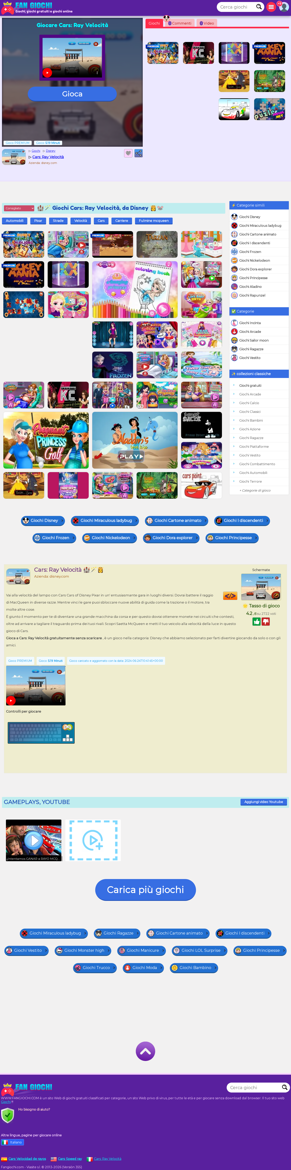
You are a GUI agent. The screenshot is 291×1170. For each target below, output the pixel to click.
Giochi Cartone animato (257, 234)
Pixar (38, 221)
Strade (58, 221)
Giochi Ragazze (251, 349)
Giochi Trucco (96, 967)
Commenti (180, 23)
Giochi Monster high (84, 950)
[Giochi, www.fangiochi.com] (27, 8)
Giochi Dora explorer (255, 269)
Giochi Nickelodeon (254, 260)
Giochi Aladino (250, 287)
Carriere (121, 221)
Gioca (72, 93)
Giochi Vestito (250, 358)
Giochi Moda (145, 967)
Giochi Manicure (143, 950)
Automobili (14, 221)
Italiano (16, 1142)
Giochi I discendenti (254, 243)
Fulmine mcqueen (154, 221)
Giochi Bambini (251, 420)
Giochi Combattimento (257, 464)
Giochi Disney (249, 217)
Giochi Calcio (249, 403)
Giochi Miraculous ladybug (260, 226)
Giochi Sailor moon (254, 340)
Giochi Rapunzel (252, 295)
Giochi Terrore (250, 481)
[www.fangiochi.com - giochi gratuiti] (27, 1089)
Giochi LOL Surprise (201, 950)
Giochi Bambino (195, 967)
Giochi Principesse (253, 278)
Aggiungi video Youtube (263, 802)
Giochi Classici (250, 412)
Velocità (80, 221)
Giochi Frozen (250, 252)
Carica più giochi (145, 889)
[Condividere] (138, 153)
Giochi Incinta (250, 323)
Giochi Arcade (250, 332)
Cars (101, 221)
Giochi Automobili (253, 473)
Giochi (154, 23)
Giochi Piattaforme (254, 447)
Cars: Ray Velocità (107, 1159)
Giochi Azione (250, 429)
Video (207, 23)
